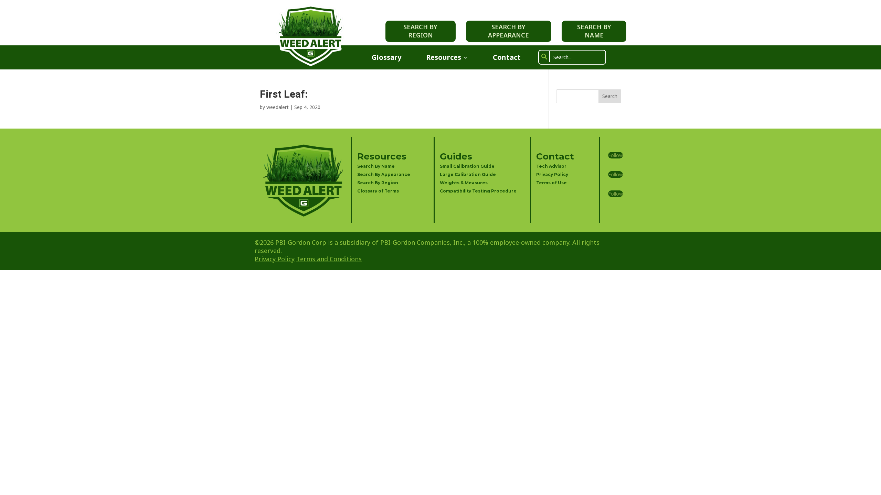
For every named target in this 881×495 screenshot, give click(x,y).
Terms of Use (551, 182)
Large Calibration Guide (468, 174)
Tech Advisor (551, 166)
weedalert (277, 107)
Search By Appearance (508, 31)
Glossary (386, 58)
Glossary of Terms (378, 191)
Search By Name (594, 31)
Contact (507, 58)
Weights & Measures (464, 182)
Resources (443, 58)
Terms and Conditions (329, 259)
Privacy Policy (552, 174)
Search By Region (420, 31)
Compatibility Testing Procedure (478, 191)
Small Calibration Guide (467, 166)
